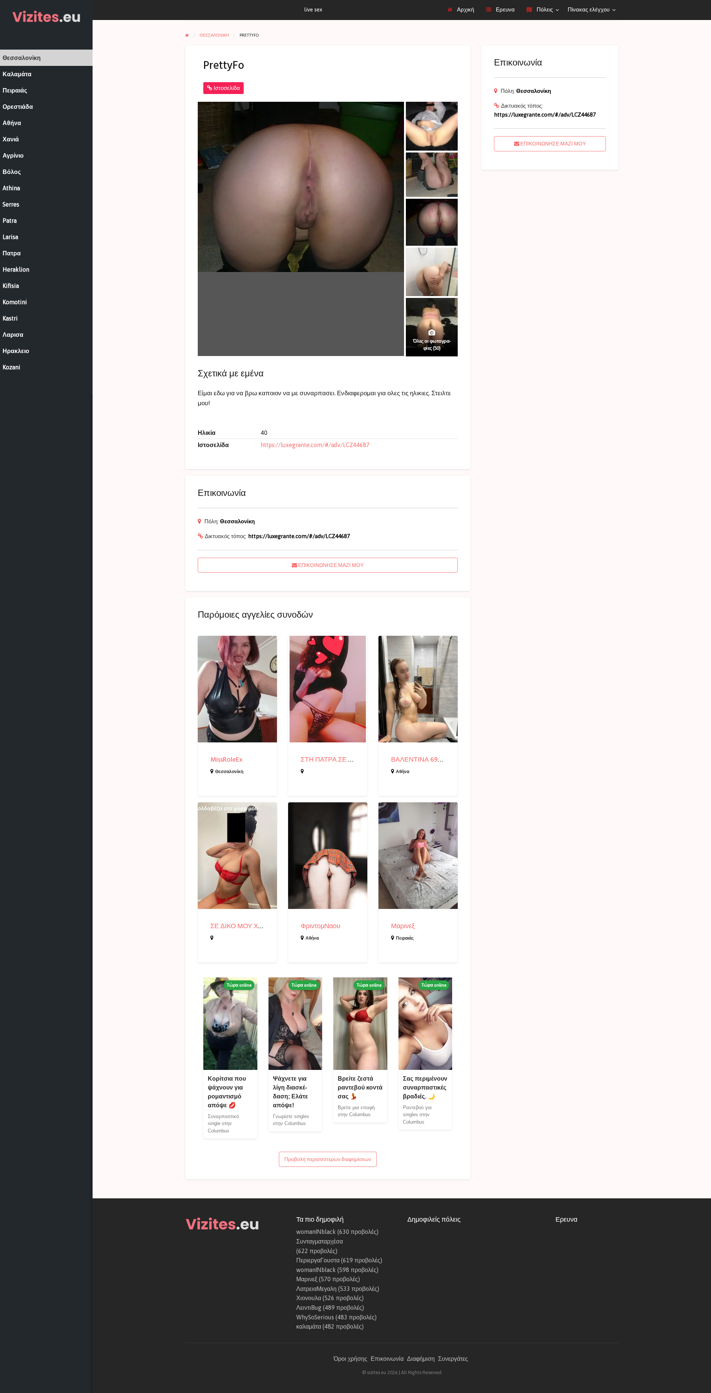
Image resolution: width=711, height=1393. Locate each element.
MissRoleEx (226, 759)
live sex (313, 9)
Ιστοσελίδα (226, 88)
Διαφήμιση (421, 1358)
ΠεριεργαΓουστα (318, 1260)
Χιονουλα (308, 1298)
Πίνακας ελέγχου (589, 9)
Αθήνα (402, 771)
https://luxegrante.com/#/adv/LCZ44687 (315, 445)
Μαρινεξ (403, 926)
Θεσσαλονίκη (237, 521)
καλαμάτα (308, 1326)
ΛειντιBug (308, 1307)
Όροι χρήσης (350, 1358)
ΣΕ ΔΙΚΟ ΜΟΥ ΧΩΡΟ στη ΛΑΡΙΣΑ (260, 926)
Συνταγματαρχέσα (319, 1241)
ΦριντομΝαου (320, 926)
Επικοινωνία (387, 1358)
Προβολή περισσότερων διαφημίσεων (327, 1159)
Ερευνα (504, 9)
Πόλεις (544, 9)
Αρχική (464, 9)
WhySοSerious (315, 1317)
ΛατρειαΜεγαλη (316, 1288)
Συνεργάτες (453, 1358)
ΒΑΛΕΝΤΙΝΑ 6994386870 (429, 759)
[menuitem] (460, 10)
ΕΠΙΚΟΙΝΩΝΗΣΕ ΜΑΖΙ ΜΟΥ (330, 565)
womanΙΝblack (316, 1231)
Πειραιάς (405, 938)
